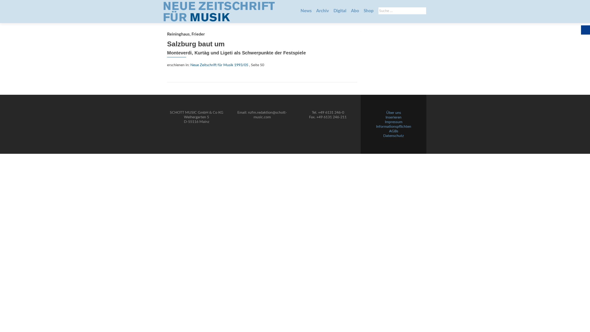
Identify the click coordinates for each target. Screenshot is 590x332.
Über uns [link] (393, 113)
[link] (219, 11)
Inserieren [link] (393, 117)
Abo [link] (355, 11)
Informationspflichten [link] (393, 126)
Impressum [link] (393, 122)
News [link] (306, 11)
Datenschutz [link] (393, 136)
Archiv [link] (322, 11)
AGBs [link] (393, 131)
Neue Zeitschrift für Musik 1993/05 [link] (219, 65)
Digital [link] (339, 11)
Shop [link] (369, 11)
